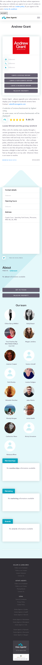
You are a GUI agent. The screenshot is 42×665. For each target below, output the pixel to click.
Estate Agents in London (21, 609)
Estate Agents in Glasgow (21, 635)
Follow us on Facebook (21, 568)
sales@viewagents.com (17, 104)
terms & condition (10, 9)
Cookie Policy (21, 604)
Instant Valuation (21, 573)
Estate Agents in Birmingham (21, 622)
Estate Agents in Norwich (21, 615)
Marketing (9, 491)
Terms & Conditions (21, 599)
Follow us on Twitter (21, 570)
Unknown (11, 59)
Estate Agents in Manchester (21, 619)
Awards (8, 521)
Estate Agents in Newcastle (21, 632)
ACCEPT (4, 13)
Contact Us (21, 576)
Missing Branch (21, 589)
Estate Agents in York (21, 625)
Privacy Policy (21, 602)
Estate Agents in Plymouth (21, 629)
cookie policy (20, 6)
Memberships (10, 461)
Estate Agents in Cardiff (21, 612)
